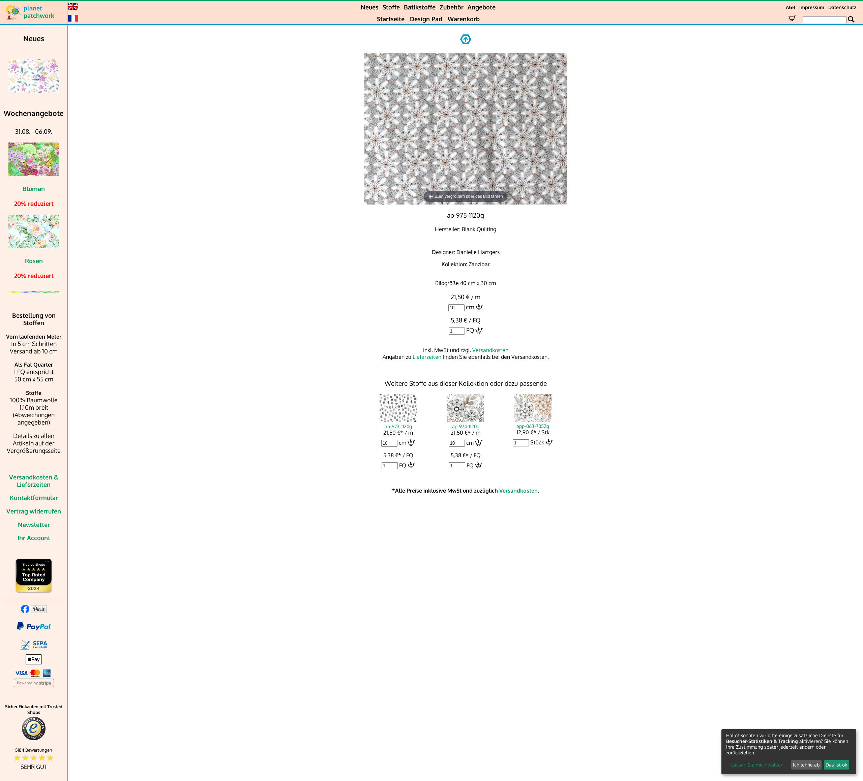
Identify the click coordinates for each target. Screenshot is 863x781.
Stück (537, 442)
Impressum (811, 7)
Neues (370, 7)
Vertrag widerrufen (33, 511)
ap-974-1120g (465, 426)
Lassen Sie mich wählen (757, 765)
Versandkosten (490, 350)
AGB (790, 7)
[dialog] (788, 751)
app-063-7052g (532, 426)
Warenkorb (464, 19)
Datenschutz (842, 7)
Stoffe (391, 7)
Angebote (482, 7)
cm (470, 307)
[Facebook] (25, 611)
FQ (470, 330)
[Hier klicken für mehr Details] (33, 76)
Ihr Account (34, 537)
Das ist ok (836, 765)
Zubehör (452, 7)
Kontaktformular (34, 497)
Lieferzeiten (427, 356)
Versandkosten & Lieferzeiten (33, 480)
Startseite (391, 19)
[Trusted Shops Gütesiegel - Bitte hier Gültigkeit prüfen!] (34, 738)
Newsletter (34, 524)
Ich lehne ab (806, 765)
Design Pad (426, 19)
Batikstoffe (420, 7)
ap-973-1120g (398, 426)
